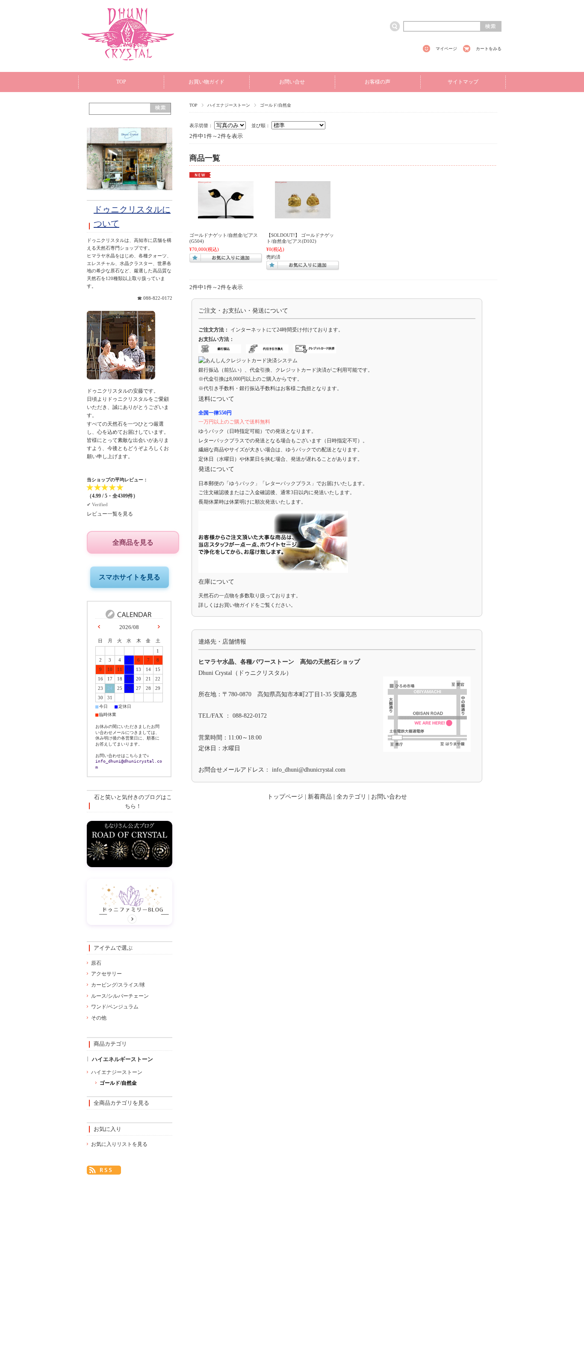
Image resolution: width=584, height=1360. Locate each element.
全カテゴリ (351, 796)
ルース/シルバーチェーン (120, 996)
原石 (96, 963)
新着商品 (320, 796)
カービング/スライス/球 (118, 985)
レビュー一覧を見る (110, 514)
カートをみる (488, 48)
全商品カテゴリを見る (121, 1103)
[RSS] (104, 1168)
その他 (98, 1018)
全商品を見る (132, 542)
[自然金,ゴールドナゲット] (225, 214)
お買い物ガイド (206, 82)
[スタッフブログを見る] (129, 922)
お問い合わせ (389, 796)
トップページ (285, 796)
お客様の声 (377, 82)
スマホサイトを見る (129, 577)
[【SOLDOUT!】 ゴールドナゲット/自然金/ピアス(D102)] (302, 214)
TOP (121, 82)
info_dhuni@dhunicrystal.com (308, 769)
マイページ (446, 48)
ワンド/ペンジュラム (115, 1007)
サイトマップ (463, 82)
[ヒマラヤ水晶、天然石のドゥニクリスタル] (128, 65)
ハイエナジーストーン (228, 105)
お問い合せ (292, 82)
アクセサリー (106, 974)
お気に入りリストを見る (119, 1144)
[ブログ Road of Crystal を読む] (129, 864)
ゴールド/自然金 (118, 1083)
